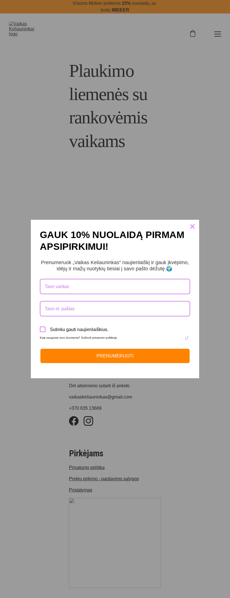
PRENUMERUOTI (115, 356)
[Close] (192, 226)
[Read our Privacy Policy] (186, 338)
